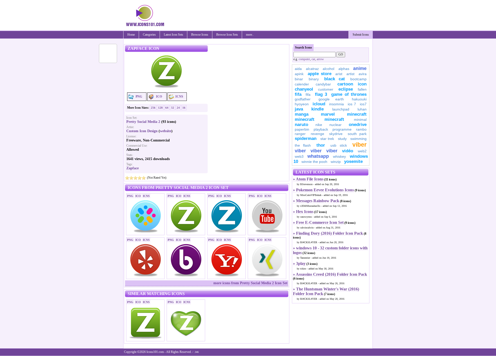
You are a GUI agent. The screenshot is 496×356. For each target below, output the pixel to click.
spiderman (305, 138)
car (313, 59)
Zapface (132, 168)
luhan (362, 109)
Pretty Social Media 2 (143, 122)
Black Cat (334, 78)
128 (160, 107)
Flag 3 (321, 94)
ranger (300, 134)
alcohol (328, 69)
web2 (362, 151)
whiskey (339, 156)
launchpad (340, 109)
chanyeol (304, 89)
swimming (358, 139)
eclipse (345, 89)
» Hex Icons (303, 211)
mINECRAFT (304, 119)
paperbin (302, 129)
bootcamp (358, 79)
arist (338, 74)
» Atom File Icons (308, 179)
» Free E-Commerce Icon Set (318, 222)
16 (183, 107)
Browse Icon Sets (227, 34)
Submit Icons (361, 34)
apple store (319, 73)
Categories (149, 34)
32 (172, 107)
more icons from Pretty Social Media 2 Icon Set (250, 283)
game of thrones (349, 94)
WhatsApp (318, 156)
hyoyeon (302, 104)
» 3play (299, 263)
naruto (301, 124)
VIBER (300, 150)
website (165, 131)
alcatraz (312, 69)
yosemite (353, 161)
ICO (159, 96)
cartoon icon (352, 84)
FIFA (298, 94)
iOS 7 (352, 104)
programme (342, 129)
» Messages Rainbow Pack (316, 201)
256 (153, 107)
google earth (331, 99)
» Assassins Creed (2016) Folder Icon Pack (330, 274)
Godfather (303, 99)
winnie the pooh (314, 162)
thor (320, 145)
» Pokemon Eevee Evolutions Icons (323, 190)
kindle (317, 109)
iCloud (319, 103)
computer (304, 59)
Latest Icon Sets (173, 34)
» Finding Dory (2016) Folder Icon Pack (328, 233)
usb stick (338, 145)
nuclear (335, 125)
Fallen (362, 89)
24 (178, 107)
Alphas (343, 69)
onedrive (358, 124)
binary (314, 79)
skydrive (336, 134)
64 (166, 107)
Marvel (328, 114)
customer (325, 89)
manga (301, 114)
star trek (327, 139)
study (342, 139)
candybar (323, 84)
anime (360, 68)
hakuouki (359, 99)
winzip (336, 162)
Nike (318, 125)
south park (357, 134)
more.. (250, 34)
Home (131, 34)
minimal (360, 119)
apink (299, 74)
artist (350, 74)
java (299, 109)
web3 (299, 156)
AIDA (298, 69)
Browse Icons (199, 34)
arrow (320, 59)
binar (299, 79)
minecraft (357, 114)
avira (363, 74)
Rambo (361, 129)
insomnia (336, 104)
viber (359, 144)
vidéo (347, 150)
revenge (317, 134)
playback (321, 129)
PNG (139, 96)
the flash (303, 145)
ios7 (363, 104)
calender (302, 84)
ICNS (179, 96)
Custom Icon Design (142, 131)
